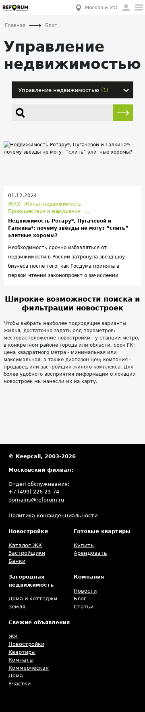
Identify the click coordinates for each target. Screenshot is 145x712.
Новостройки (26, 644)
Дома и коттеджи (32, 598)
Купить (84, 545)
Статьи (83, 607)
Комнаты (20, 660)
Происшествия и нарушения (44, 211)
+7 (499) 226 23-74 (33, 492)
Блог (80, 598)
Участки (19, 684)
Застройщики (26, 553)
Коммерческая (28, 668)
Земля (16, 607)
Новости (85, 591)
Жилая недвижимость (52, 204)
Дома (15, 675)
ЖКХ (14, 204)
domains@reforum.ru (36, 500)
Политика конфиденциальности (52, 515)
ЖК (13, 636)
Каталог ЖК (25, 545)
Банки (16, 561)
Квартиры (21, 652)
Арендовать (90, 553)
